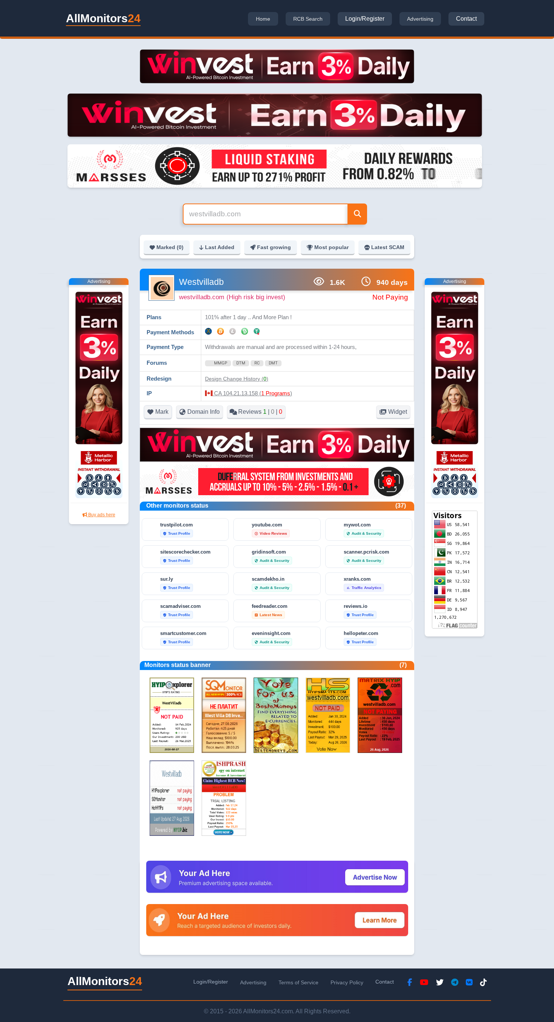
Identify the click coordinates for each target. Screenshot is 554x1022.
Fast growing (274, 247)
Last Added (219, 247)
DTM (240, 363)
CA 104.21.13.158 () (252, 393)
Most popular (331, 247)
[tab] (263, 19)
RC (257, 363)
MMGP (220, 363)
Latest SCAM (387, 247)
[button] (236, 378)
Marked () (170, 247)
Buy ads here (101, 514)
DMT (273, 363)
